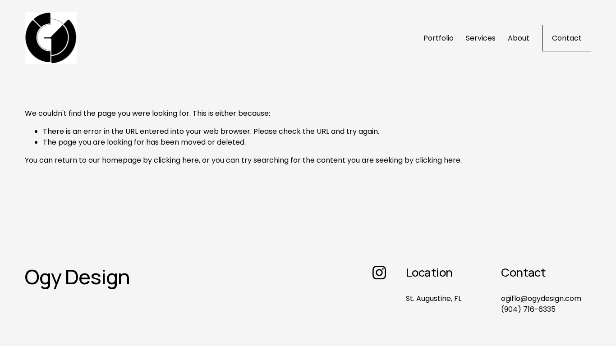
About (518, 38)
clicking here (176, 160)
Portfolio (438, 38)
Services (481, 38)
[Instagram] (379, 272)
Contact (567, 38)
